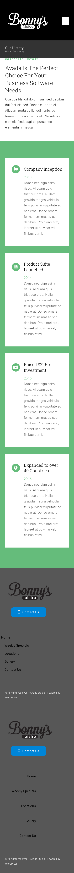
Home (8, 51)
